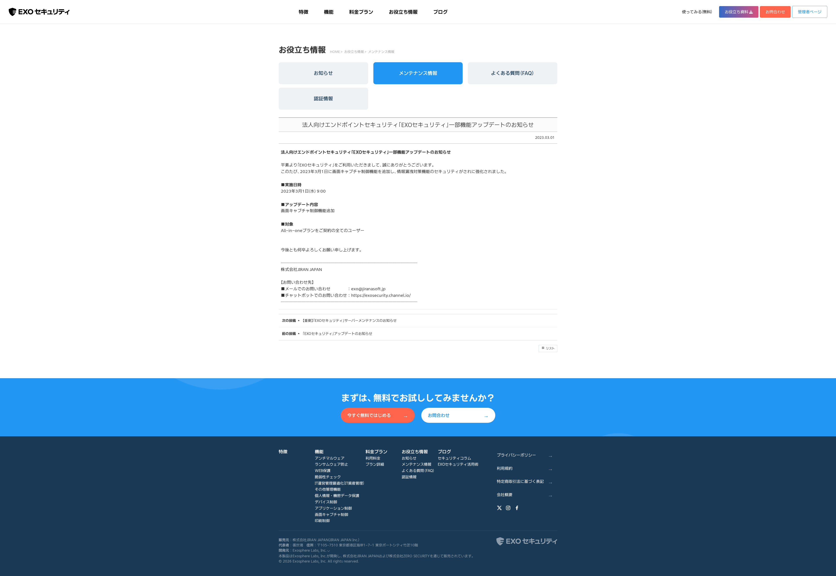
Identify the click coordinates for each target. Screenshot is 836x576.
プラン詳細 (375, 464)
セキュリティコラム (454, 458)
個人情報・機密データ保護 (337, 495)
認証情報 (323, 98)
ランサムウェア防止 (331, 464)
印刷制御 (322, 520)
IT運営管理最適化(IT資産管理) (339, 483)
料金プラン (361, 12)
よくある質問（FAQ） (512, 73)
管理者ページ (809, 12)
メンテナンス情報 (381, 51)
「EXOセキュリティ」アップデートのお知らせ (337, 333)
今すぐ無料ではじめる (377, 415)
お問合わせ (775, 12)
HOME (335, 51)
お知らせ (323, 73)
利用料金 (373, 458)
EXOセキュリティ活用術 (458, 464)
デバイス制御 (326, 502)
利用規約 (525, 468)
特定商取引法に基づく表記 (525, 481)
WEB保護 (322, 470)
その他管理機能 (328, 489)
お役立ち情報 (403, 12)
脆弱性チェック (328, 477)
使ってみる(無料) (697, 12)
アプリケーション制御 (333, 508)
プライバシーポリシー (525, 455)
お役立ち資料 (736, 12)
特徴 (303, 12)
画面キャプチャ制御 (331, 514)
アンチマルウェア (329, 458)
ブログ (440, 12)
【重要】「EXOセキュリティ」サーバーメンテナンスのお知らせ (350, 320)
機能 (329, 12)
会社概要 (525, 494)
